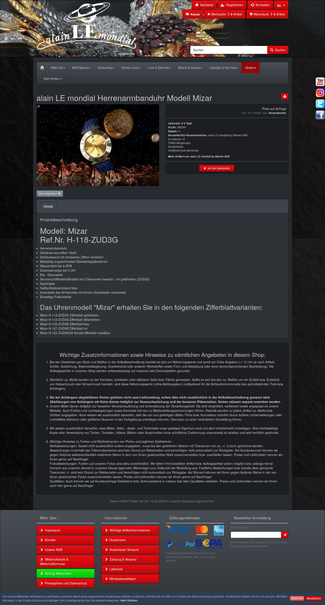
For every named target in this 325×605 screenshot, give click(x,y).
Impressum (52, 530)
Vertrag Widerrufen (57, 573)
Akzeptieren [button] (314, 598)
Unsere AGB (52, 549)
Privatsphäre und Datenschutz (65, 583)
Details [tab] (48, 206)
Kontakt (49, 540)
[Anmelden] (285, 534)
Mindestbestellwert (122, 579)
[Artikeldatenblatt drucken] (285, 96)
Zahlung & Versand (122, 559)
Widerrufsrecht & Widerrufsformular (54, 561)
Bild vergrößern (48, 193)
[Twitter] (320, 103)
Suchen (279, 50)
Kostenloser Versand (123, 549)
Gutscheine (117, 540)
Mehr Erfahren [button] (129, 600)
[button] (281, 4)
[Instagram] (320, 92)
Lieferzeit (115, 569)
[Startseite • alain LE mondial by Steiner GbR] (86, 28)
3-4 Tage (186, 123)
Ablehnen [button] (297, 598)
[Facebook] (320, 114)
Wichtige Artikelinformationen (129, 530)
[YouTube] (320, 81)
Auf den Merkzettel (218, 168)
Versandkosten (277, 113)
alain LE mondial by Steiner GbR (210, 156)
